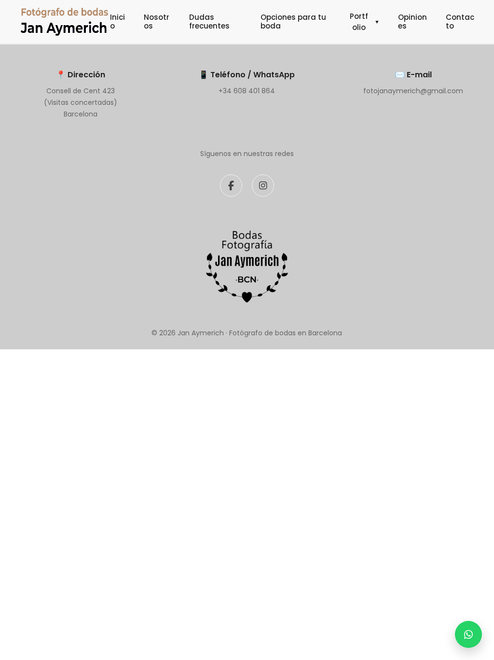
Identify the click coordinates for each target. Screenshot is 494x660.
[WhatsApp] (468, 634)
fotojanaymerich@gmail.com (413, 91)
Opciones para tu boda (293, 21)
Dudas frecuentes (209, 21)
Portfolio (364, 21)
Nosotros (156, 21)
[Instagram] (263, 185)
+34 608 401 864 (247, 91)
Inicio (117, 21)
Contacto (460, 21)
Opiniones (412, 21)
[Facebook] (231, 185)
